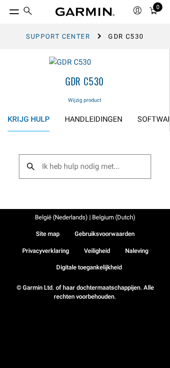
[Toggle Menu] (5, 9)
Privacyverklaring (45, 250)
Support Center (58, 36)
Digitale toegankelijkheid (89, 267)
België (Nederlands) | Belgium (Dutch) (85, 217)
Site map (48, 233)
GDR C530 (84, 81)
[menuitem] (28, 12)
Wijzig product (85, 100)
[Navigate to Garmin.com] (85, 12)
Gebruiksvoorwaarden (105, 233)
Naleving (136, 250)
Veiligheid (97, 250)
